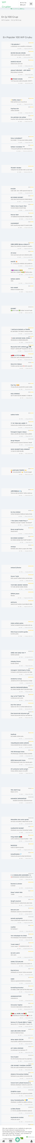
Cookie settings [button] (8, 1139)
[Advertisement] (17, 90)
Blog (23, 8)
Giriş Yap (23, 2)
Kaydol (23, 4)
